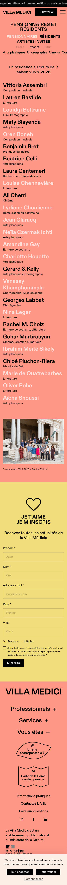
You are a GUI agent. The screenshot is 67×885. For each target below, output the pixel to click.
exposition (37, 4)
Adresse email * (13, 585)
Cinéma (54, 52)
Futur (47, 47)
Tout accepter (20, 872)
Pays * (7, 604)
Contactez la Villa (33, 803)
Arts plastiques (14, 52)
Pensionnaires (22, 37)
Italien (30, 641)
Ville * (6, 623)
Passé (20, 47)
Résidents (50, 37)
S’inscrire (13, 663)
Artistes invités (33, 42)
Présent (34, 47)
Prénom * (9, 548)
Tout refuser (48, 872)
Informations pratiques (33, 796)
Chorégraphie (37, 52)
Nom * (7, 567)
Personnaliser (33, 879)
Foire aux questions (33, 811)
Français (13, 641)
